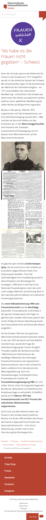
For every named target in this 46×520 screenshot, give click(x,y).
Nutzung (23, 508)
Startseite (4, 441)
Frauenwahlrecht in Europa (26, 445)
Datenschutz (23, 506)
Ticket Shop (10, 464)
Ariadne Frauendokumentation (32, 441)
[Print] (41, 516)
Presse (7, 470)
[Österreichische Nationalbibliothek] (14, 6)
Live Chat (33, 517)
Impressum (23, 503)
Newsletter (9, 477)
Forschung (14, 441)
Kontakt (8, 457)
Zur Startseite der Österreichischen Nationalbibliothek (23, 511)
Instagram (9, 490)
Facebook (9, 484)
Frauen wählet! (8, 445)
